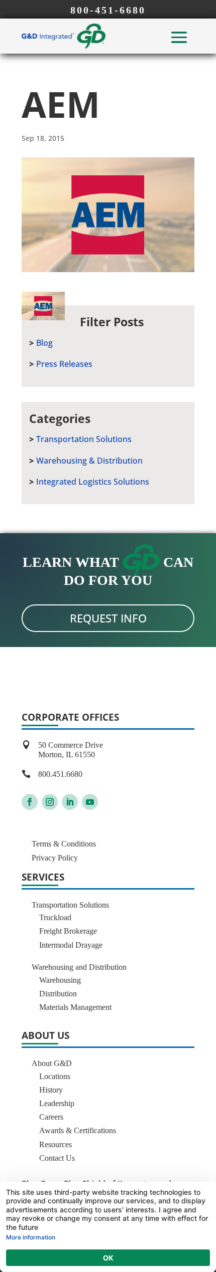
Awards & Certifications (77, 1130)
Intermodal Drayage (70, 945)
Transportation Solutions (84, 439)
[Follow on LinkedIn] (70, 802)
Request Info (108, 617)
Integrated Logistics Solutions (92, 481)
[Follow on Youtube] (90, 802)
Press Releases (64, 363)
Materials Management (75, 1007)
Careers (51, 1117)
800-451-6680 (108, 10)
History (51, 1090)
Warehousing (60, 980)
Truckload (55, 917)
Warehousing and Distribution (79, 967)
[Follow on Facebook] (30, 802)
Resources (55, 1144)
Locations (54, 1076)
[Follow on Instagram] (50, 802)
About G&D (52, 1063)
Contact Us (57, 1158)
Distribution (58, 993)
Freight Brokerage (68, 931)
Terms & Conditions (64, 843)
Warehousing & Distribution (89, 460)
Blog (44, 342)
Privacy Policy (55, 858)
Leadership (56, 1103)
